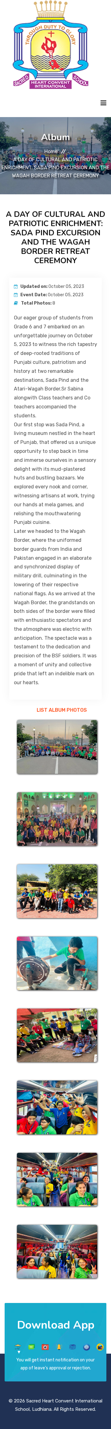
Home (51, 151)
